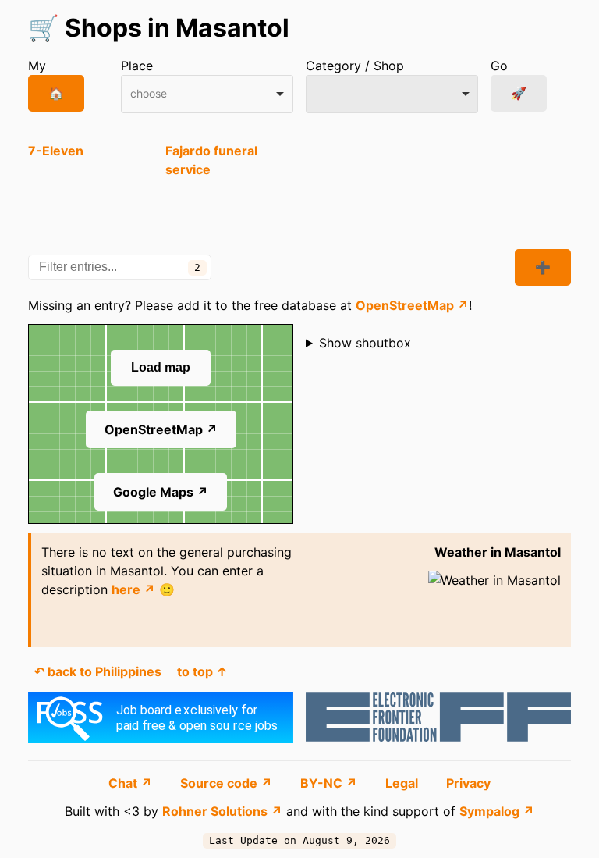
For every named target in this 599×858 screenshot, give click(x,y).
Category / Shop (355, 65)
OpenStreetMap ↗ (412, 305)
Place (137, 65)
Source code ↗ (227, 783)
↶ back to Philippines (97, 671)
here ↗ (133, 589)
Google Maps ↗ (160, 492)
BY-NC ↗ (330, 783)
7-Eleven (55, 150)
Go (499, 65)
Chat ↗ (131, 783)
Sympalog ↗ (496, 811)
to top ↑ (202, 671)
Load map (160, 367)
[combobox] (207, 94)
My (37, 65)
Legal (403, 783)
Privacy (468, 783)
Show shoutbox (365, 343)
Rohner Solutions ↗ (222, 811)
